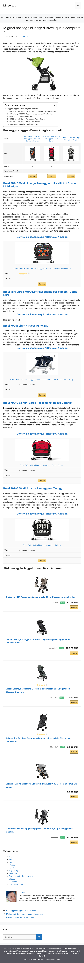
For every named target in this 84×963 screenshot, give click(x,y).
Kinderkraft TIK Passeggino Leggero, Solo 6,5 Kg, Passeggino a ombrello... (40, 597)
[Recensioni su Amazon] (24, 273)
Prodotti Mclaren (16, 884)
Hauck (11, 862)
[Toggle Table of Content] (53, 105)
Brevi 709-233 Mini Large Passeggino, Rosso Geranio (26, 119)
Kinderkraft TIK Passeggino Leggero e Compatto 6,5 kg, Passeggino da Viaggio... (39, 830)
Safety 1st (13, 873)
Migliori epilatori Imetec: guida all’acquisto (24, 914)
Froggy (12, 865)
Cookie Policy (67, 948)
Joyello (12, 856)
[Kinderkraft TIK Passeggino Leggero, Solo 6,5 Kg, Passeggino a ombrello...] (42, 585)
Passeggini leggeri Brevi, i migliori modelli (21, 109)
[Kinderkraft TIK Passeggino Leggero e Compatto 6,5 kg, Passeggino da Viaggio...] (42, 816)
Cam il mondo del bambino (21, 876)
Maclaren (13, 882)
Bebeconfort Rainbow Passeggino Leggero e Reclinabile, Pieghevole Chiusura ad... (38, 740)
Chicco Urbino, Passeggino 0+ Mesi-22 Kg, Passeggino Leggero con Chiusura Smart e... (38, 641)
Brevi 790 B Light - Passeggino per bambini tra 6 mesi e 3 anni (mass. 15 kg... (42, 379)
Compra (32, 176)
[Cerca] (39, 937)
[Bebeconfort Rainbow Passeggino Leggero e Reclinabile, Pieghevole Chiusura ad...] (42, 722)
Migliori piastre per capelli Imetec (20, 917)
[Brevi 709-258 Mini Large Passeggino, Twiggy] (71, 153)
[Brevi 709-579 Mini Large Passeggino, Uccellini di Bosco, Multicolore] (32, 153)
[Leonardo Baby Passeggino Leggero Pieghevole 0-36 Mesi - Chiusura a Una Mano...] (42, 772)
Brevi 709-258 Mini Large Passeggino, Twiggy (23, 121)
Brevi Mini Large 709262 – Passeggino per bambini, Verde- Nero (30, 114)
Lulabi (11, 868)
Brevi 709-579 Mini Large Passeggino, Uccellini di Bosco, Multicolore (31, 111)
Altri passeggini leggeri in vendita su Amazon (23, 124)
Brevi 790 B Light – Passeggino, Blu (19, 116)
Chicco (12, 879)
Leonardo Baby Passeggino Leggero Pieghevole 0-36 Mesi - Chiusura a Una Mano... (41, 785)
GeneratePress (54, 959)
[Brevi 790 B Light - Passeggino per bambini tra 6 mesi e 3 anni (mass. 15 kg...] (42, 374)
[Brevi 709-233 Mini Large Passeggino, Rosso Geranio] (51, 153)
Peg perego (14, 870)
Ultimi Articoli (30, 911)
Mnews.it (9, 5)
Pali (10, 859)
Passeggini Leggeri (14, 911)
